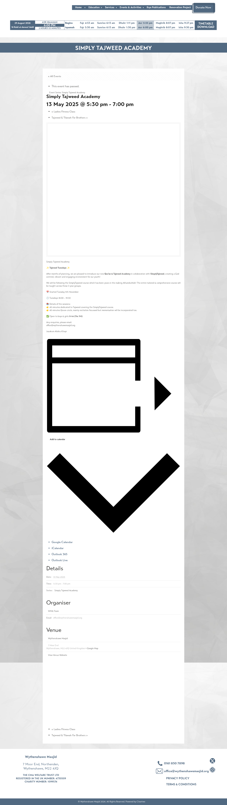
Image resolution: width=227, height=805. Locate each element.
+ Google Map (91, 648)
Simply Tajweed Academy (66, 590)
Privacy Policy (177, 778)
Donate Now (203, 7)
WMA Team (53, 611)
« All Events (54, 76)
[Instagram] (212, 769)
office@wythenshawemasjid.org (60, 325)
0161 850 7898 (174, 763)
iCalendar (58, 548)
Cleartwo (141, 801)
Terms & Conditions (181, 784)
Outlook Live (60, 560)
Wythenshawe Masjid (58, 638)
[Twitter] (212, 760)
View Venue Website (57, 655)
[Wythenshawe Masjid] (24, 7)
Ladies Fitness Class (63, 111)
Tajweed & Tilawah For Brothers (70, 117)
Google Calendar (62, 542)
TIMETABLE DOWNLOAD (205, 25)
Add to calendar (57, 439)
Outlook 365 (59, 554)
